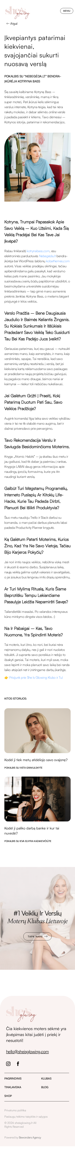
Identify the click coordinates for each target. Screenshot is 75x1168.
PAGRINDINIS (12, 1078)
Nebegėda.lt (47, 256)
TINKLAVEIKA (12, 1087)
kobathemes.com (57, 261)
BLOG (44, 1087)
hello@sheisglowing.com (27, 1051)
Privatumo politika (15, 1110)
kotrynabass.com (38, 251)
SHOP (8, 1096)
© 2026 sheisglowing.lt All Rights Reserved (20, 1124)
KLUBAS (46, 1078)
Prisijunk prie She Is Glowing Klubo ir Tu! (36, 677)
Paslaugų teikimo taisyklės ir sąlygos (26, 1116)
